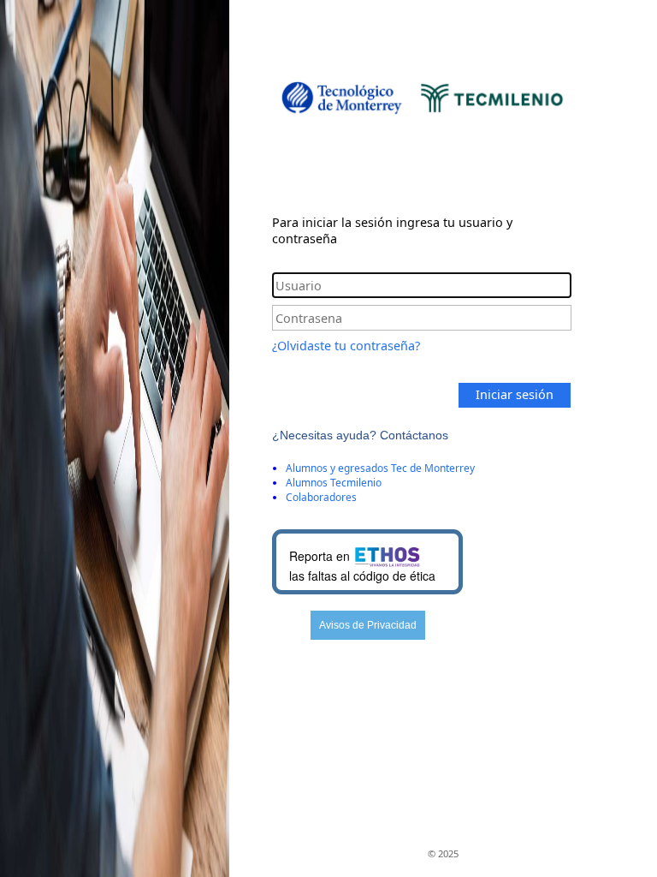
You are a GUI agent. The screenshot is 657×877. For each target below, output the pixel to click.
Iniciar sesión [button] (514, 394)
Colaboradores (321, 497)
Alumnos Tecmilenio (334, 482)
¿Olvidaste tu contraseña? (346, 345)
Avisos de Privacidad (368, 625)
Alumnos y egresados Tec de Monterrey (380, 468)
